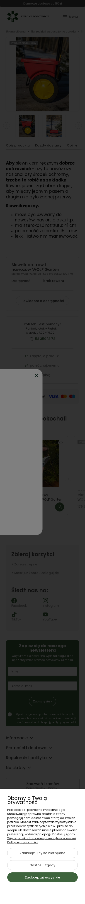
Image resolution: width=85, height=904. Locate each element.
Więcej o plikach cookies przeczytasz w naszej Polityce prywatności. (41, 840)
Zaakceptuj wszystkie (42, 877)
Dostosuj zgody (42, 865)
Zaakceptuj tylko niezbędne (42, 853)
